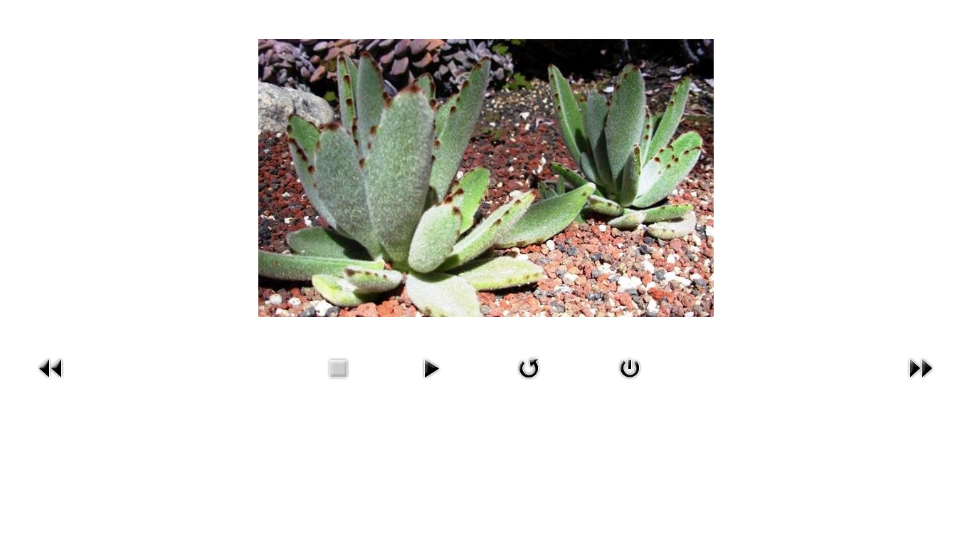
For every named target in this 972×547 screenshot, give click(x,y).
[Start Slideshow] (431, 367)
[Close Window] (629, 367)
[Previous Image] (51, 367)
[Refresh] (528, 367)
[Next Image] (921, 367)
